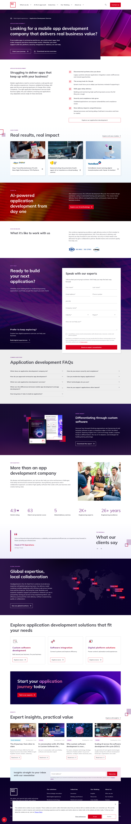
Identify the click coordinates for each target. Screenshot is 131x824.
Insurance (73, 793)
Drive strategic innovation (54, 793)
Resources (94, 796)
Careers (107, 800)
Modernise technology (53, 800)
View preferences (80, 816)
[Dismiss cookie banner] (115, 804)
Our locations (109, 796)
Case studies (94, 800)
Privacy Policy (38, 812)
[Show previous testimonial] (97, 548)
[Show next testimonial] (101, 548)
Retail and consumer (77, 800)
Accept (95, 816)
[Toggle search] (106, 5)
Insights (93, 793)
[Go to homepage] (13, 4)
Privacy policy (83, 342)
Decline (109, 816)
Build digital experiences (21, 18)
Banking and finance (77, 796)
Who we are (109, 793)
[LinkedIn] (11, 808)
